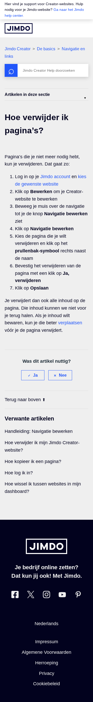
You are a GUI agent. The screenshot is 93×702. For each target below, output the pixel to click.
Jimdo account (55, 176)
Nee (63, 375)
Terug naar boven (23, 399)
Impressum (46, 641)
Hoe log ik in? (19, 472)
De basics (46, 49)
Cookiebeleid (46, 683)
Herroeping (46, 662)
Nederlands (46, 623)
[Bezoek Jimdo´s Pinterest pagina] (78, 595)
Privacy (46, 673)
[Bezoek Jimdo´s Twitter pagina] (30, 595)
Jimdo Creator (17, 49)
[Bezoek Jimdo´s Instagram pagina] (46, 595)
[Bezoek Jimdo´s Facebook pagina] (15, 595)
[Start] (19, 28)
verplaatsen (70, 322)
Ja (35, 375)
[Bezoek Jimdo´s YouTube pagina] (62, 595)
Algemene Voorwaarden (46, 652)
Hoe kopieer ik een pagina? (33, 461)
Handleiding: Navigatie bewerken (39, 431)
